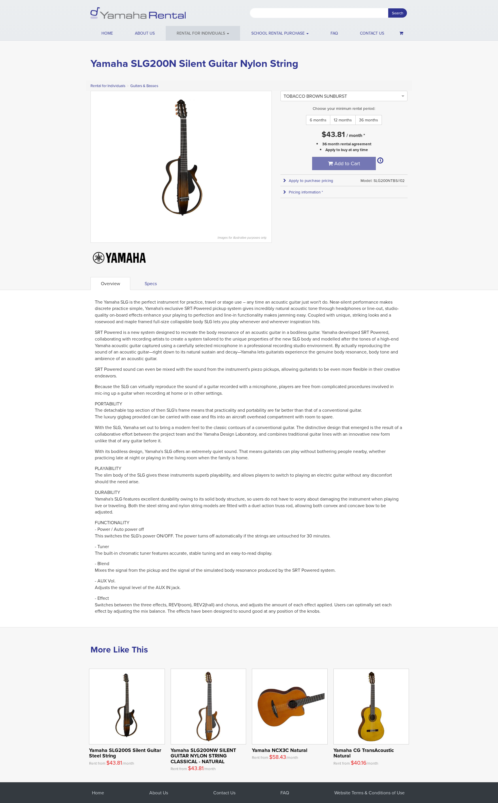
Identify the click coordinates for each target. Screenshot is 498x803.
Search (397, 13)
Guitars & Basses (144, 85)
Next (264, 160)
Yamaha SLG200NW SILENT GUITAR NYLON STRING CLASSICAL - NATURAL (203, 755)
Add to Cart (346, 163)
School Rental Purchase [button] (278, 33)
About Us (158, 792)
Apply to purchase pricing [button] (311, 180)
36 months (368, 120)
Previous (98, 160)
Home (107, 33)
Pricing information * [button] (306, 192)
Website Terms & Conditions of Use (369, 792)
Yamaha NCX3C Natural (279, 750)
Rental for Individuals (107, 85)
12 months (343, 120)
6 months (318, 120)
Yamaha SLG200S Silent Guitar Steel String (125, 752)
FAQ (334, 33)
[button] (203, 33)
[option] (315, 96)
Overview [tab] (110, 283)
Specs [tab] (151, 283)
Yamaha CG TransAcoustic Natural (363, 752)
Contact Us (224, 792)
